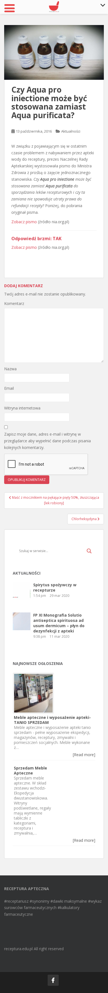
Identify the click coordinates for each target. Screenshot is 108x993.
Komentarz (14, 303)
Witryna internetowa (22, 408)
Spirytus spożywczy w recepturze (54, 587)
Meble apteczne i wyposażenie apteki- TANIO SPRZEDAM (52, 720)
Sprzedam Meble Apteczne (30, 770)
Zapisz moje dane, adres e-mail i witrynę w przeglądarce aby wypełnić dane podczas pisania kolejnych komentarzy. (47, 440)
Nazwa (10, 368)
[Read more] (84, 754)
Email (9, 388)
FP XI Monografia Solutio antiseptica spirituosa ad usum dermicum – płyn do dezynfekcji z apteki (58, 623)
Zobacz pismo (24, 221)
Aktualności (70, 131)
